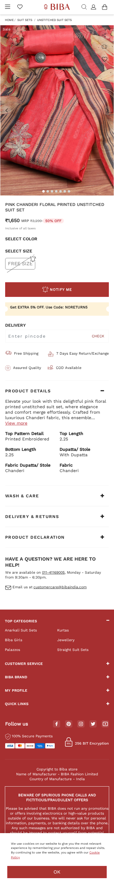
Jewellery (65, 640)
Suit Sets (24, 20)
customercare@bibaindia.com (60, 587)
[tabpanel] (57, 110)
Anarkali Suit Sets (21, 630)
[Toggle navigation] (7, 7)
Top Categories (21, 621)
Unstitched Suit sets (54, 20)
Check (98, 336)
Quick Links (17, 704)
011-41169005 (53, 572)
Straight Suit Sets (72, 650)
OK (57, 872)
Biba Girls (13, 640)
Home (9, 20)
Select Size (18, 251)
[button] (94, 7)
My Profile (16, 690)
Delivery (15, 325)
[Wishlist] (104, 59)
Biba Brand (16, 677)
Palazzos (12, 650)
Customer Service (24, 664)
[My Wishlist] (19, 7)
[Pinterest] (68, 724)
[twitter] (93, 724)
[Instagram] (80, 724)
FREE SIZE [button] (20, 263)
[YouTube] (105, 724)
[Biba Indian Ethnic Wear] (57, 7)
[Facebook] (56, 724)
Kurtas (63, 630)
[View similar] (104, 46)
